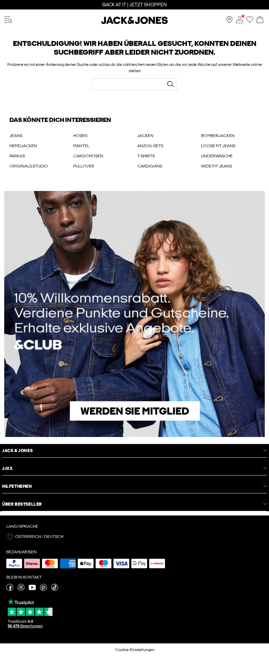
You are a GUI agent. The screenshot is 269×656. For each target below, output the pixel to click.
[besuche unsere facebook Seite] (9, 589)
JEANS (15, 135)
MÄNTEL (81, 145)
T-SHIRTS (146, 155)
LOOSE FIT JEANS (218, 145)
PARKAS (17, 155)
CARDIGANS (149, 166)
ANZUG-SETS (150, 145)
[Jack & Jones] (134, 22)
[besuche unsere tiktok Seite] (54, 589)
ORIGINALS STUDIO (28, 166)
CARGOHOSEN (88, 155)
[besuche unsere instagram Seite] (21, 589)
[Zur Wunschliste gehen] (249, 21)
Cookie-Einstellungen (134, 649)
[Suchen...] (171, 84)
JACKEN (145, 135)
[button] (134, 536)
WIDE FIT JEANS (216, 166)
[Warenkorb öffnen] (259, 20)
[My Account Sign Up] (134, 314)
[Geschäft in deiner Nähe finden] (229, 21)
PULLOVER (83, 166)
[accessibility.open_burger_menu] (8, 20)
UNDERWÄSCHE (217, 155)
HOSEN (80, 135)
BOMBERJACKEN (218, 135)
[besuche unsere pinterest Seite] (43, 589)
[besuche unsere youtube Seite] (32, 589)
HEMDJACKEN (23, 145)
